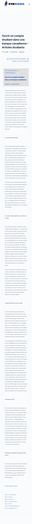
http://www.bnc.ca (8, 503)
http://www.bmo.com (9, 499)
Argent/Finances (10, 73)
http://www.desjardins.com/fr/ (11, 508)
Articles (21, 52)
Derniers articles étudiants (17, 59)
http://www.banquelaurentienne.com (12, 506)
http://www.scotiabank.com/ (10, 494)
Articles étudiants (10, 70)
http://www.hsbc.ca (9, 497)
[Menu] (29, 4)
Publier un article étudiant (20, 61)
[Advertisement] (16, 23)
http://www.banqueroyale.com (11, 501)
